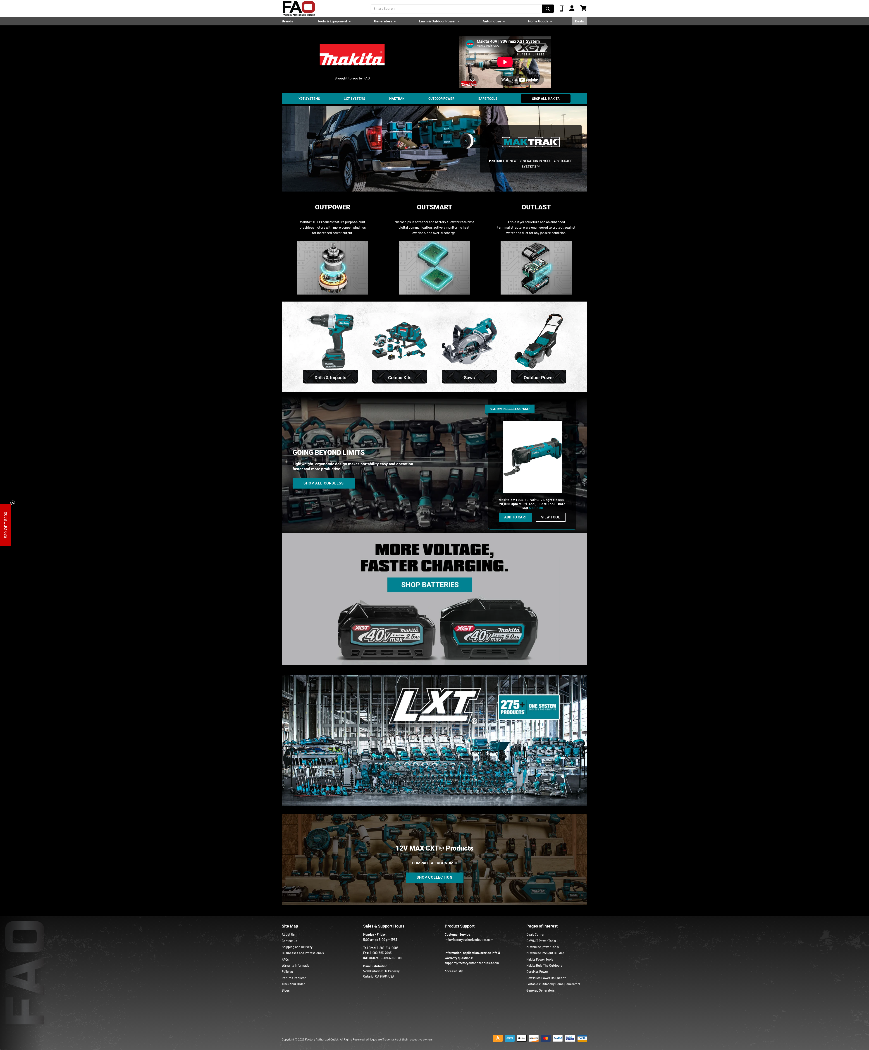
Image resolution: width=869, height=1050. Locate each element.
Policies (287, 971)
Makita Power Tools (539, 959)
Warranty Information (296, 965)
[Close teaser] (12, 503)
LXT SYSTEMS (354, 98)
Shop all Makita (546, 98)
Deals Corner (535, 934)
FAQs (285, 959)
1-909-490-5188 (390, 958)
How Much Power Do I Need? (546, 978)
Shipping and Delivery (297, 947)
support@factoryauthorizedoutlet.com (472, 963)
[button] (5, 525)
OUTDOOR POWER (441, 98)
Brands (287, 21)
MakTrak (396, 98)
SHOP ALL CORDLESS (323, 483)
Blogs (286, 990)
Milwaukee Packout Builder (545, 953)
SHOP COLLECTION (435, 877)
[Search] (548, 9)
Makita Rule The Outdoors (544, 965)
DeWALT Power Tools (541, 941)
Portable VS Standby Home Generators (553, 984)
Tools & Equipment (332, 21)
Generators (383, 21)
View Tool (550, 517)
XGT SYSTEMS (309, 98)
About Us (288, 934)
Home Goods (538, 21)
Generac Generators (540, 990)
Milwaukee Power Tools (542, 947)
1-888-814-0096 (387, 948)
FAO (366, 78)
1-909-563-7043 (381, 953)
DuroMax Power (537, 971)
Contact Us (289, 941)
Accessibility (454, 971)
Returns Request (294, 978)
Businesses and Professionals (303, 953)
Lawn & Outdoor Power (437, 21)
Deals (579, 21)
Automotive (492, 21)
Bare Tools (487, 98)
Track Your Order (293, 984)
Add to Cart (515, 517)
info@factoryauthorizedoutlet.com (469, 940)
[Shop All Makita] (352, 69)
